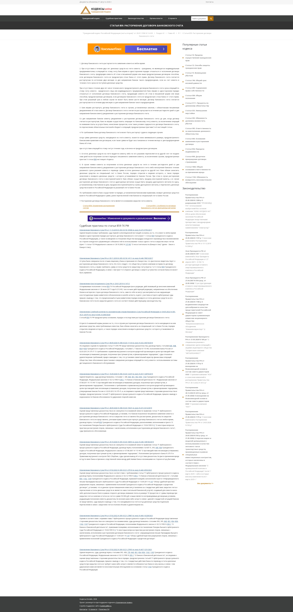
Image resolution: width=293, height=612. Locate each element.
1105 (152, 552)
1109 (89, 479)
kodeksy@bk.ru (105, 606)
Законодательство (136, 18)
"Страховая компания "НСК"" (197, 397)
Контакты (209, 2)
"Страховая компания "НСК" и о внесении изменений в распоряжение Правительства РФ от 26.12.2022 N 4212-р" (198, 370)
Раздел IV (160, 33)
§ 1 (179, 33)
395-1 (122, 380)
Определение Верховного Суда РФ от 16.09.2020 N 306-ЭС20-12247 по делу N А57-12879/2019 (116, 374)
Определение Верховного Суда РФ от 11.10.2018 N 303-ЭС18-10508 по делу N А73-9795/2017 (116, 230)
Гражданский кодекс (91, 18)
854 (81, 349)
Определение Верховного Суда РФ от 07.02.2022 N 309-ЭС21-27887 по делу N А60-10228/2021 (116, 516)
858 (95, 159)
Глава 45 (171, 33)
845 (171, 346)
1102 (144, 377)
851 (133, 377)
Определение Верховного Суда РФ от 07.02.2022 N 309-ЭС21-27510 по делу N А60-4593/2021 (116, 470)
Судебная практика (114, 18)
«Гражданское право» (123, 602)
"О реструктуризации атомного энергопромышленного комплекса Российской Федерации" (198, 285)
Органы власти (156, 18)
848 (174, 346)
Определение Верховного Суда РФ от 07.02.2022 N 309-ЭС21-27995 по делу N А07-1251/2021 (116, 549)
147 (151, 482)
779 (129, 552)
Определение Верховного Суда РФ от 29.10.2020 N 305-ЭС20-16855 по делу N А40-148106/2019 (117, 442)
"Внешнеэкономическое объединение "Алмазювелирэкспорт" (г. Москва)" (198, 314)
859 (153, 236)
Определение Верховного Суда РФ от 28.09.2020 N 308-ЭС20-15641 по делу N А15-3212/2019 (116, 408)
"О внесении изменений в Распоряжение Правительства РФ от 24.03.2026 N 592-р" (198, 418)
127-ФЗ (128, 244)
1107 (86, 524)
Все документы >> (205, 483)
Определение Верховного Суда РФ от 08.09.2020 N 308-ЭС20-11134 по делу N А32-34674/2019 (116, 343)
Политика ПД (104, 609)
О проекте (172, 18)
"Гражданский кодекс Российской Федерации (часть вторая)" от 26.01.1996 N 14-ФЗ (118, 33)
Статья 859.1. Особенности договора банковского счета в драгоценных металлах (158, 207)
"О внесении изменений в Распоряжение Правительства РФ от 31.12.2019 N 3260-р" (198, 239)
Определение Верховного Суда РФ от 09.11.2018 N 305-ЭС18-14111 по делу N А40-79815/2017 (116, 258)
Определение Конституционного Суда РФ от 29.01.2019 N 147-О (105, 284)
